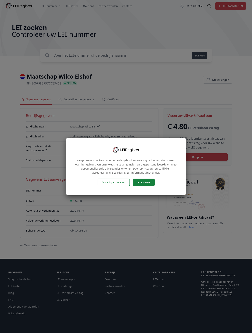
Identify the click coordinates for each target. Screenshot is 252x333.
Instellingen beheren (113, 182)
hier (156, 172)
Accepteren (143, 182)
